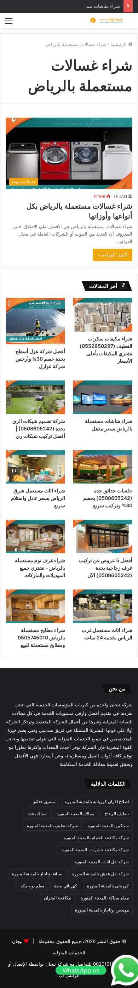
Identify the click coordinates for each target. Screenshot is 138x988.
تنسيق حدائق (44, 801)
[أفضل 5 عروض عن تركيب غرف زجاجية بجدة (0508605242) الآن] (102, 536)
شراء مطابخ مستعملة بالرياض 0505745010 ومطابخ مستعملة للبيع (41, 637)
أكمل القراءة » (112, 255)
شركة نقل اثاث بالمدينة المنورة (102, 861)
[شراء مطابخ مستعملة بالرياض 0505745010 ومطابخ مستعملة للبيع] (35, 606)
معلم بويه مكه (32, 885)
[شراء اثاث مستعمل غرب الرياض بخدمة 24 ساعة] (102, 606)
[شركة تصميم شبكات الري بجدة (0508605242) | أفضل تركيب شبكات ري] (35, 397)
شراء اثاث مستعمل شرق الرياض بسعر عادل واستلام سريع (38, 497)
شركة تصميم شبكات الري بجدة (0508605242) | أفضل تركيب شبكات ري (38, 428)
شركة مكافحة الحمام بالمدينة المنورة (96, 837)
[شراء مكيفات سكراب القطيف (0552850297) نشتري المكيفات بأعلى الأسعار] (102, 315)
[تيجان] (104, 20)
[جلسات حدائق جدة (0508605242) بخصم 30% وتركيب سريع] (102, 467)
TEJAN (120, 196)
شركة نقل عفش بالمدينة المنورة (100, 873)
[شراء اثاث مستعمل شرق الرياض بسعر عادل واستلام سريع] (35, 467)
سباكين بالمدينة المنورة (108, 825)
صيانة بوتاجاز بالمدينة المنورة (37, 873)
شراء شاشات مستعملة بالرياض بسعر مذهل (77, 6)
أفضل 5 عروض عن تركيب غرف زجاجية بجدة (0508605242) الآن (105, 567)
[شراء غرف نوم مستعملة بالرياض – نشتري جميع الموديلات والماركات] (35, 536)
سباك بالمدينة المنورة (75, 813)
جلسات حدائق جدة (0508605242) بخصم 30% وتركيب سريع (107, 497)
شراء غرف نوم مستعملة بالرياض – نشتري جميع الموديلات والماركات (40, 567)
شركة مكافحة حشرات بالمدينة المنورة (95, 849)
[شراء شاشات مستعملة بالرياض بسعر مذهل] (102, 397)
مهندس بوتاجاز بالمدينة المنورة (102, 910)
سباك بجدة (37, 813)
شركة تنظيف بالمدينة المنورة (52, 825)
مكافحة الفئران (57, 898)
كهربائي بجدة (65, 885)
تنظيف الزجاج (116, 813)
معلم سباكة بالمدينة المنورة (105, 898)
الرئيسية (119, 44)
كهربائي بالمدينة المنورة (108, 885)
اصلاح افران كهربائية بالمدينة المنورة (97, 801)
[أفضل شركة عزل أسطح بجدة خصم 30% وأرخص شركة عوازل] (35, 321)
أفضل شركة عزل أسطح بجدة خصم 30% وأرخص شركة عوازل (40, 358)
